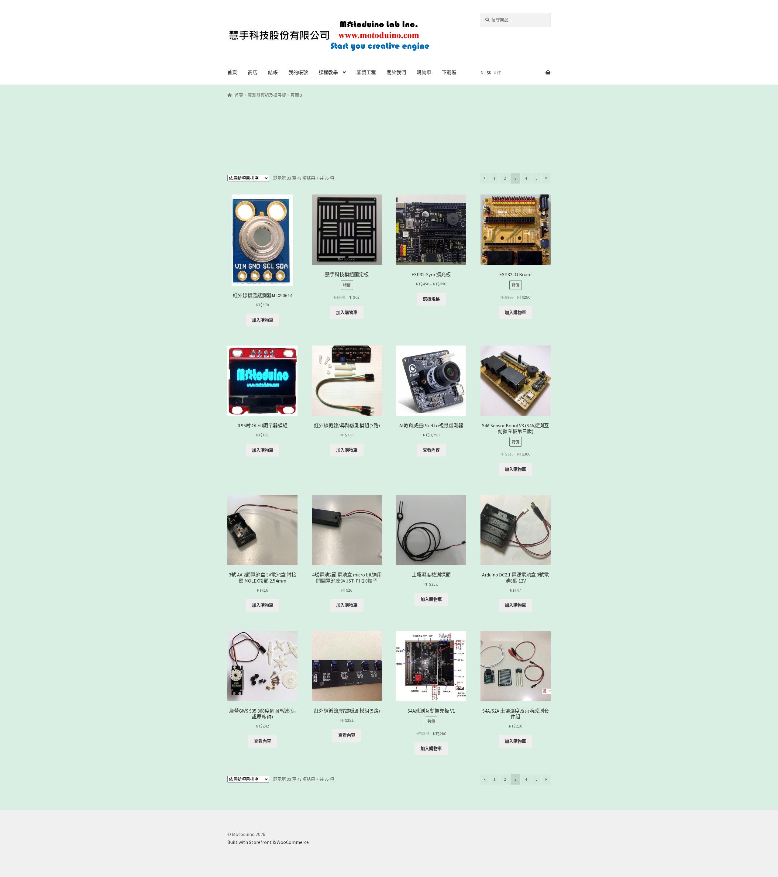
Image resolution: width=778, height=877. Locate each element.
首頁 (232, 72)
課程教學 (328, 72)
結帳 (273, 72)
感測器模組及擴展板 (267, 95)
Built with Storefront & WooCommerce (268, 842)
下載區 (449, 72)
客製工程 (366, 72)
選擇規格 (431, 299)
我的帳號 (298, 72)
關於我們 (396, 72)
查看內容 (431, 450)
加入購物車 (262, 320)
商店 (252, 72)
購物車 (424, 72)
